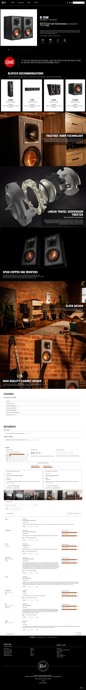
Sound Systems (21, 2)
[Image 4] (16, 49)
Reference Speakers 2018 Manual (32, 439)
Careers (58, 652)
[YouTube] (63, 645)
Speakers (13, 2)
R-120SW (75, 100)
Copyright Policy (60, 656)
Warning (43, 680)
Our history (59, 648)
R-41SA (54, 100)
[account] (69, 2)
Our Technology (60, 651)
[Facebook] (59, 645)
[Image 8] (27, 49)
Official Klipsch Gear (8, 652)
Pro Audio (36, 2)
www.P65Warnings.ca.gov (52, 637)
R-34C (32, 100)
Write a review (56, 22)
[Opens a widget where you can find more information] (81, 687)
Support (31, 648)
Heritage (29, 2)
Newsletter (32, 654)
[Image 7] (24, 49)
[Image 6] (21, 49)
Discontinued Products (8, 655)
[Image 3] (14, 49)
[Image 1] (8, 49)
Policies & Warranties (61, 655)
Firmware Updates (7, 654)
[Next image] (34, 27)
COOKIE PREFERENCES (43, 682)
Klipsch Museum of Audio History (63, 649)
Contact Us (32, 649)
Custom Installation (8, 651)
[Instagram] (61, 645)
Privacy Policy (59, 654)
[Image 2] (11, 49)
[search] (83, 2)
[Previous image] (2, 27)
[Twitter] (57, 645)
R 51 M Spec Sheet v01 (27, 433)
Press (31, 651)
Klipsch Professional (8, 649)
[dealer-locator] (67, 2)
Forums (31, 655)
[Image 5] (19, 49)
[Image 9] (29, 49)
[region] (18, 27)
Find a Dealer (11, 104)
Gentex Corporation (51, 676)
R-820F (10, 100)
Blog (31, 652)
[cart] (71, 2)
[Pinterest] (65, 645)
